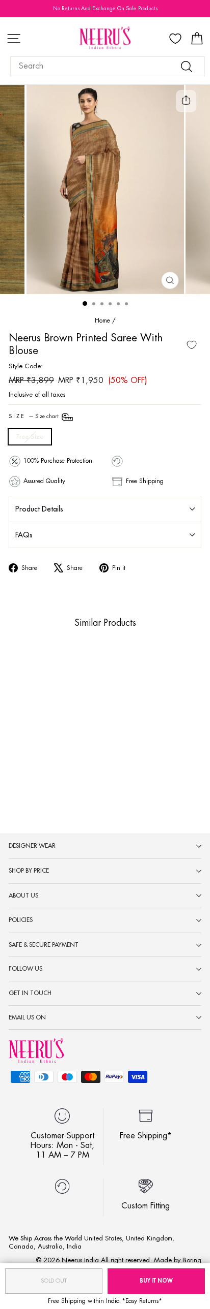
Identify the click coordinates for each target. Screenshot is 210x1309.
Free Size (29, 436)
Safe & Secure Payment (43, 945)
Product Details (39, 509)
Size (34, 416)
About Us (23, 895)
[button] (34, 750)
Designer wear (32, 846)
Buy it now (156, 1281)
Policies (21, 920)
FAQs (24, 534)
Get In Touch (30, 993)
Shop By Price (29, 871)
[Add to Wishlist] (191, 345)
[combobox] (107, 66)
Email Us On (27, 1017)
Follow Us (25, 969)
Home (102, 320)
